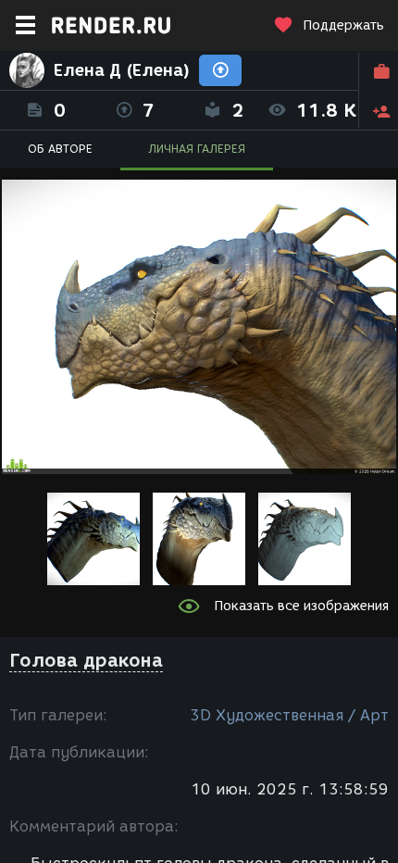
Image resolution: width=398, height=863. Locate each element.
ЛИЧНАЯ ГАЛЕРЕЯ (196, 149)
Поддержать (343, 25)
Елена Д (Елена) (122, 70)
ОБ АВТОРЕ (60, 149)
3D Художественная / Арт (289, 715)
